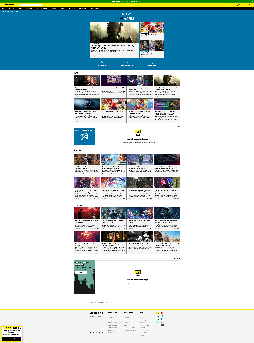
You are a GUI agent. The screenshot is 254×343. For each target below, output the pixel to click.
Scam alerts (111, 330)
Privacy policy (136, 341)
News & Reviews (95, 8)
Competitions (127, 320)
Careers (141, 317)
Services (62, 8)
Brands (20, 8)
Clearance (53, 8)
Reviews (126, 325)
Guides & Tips (127, 322)
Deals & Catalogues (41, 8)
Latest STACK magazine (129, 327)
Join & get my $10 (11, 338)
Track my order (111, 317)
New (3, 8)
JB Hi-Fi (94, 341)
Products (11, 8)
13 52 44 (139, 1)
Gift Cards (72, 8)
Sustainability (143, 320)
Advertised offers (112, 325)
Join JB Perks (82, 8)
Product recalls (111, 332)
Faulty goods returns (113, 320)
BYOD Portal (142, 327)
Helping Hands (143, 322)
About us (142, 315)
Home (3, 11)
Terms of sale (158, 341)
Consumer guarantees (123, 341)
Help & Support (111, 315)
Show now (176, 258)
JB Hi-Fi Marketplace (144, 332)
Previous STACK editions (130, 330)
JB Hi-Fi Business (144, 330)
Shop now (176, 126)
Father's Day (29, 8)
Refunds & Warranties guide (114, 322)
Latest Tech (126, 317)
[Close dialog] (20, 328)
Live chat (132, 1)
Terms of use (147, 341)
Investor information (144, 325)
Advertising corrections (113, 327)
